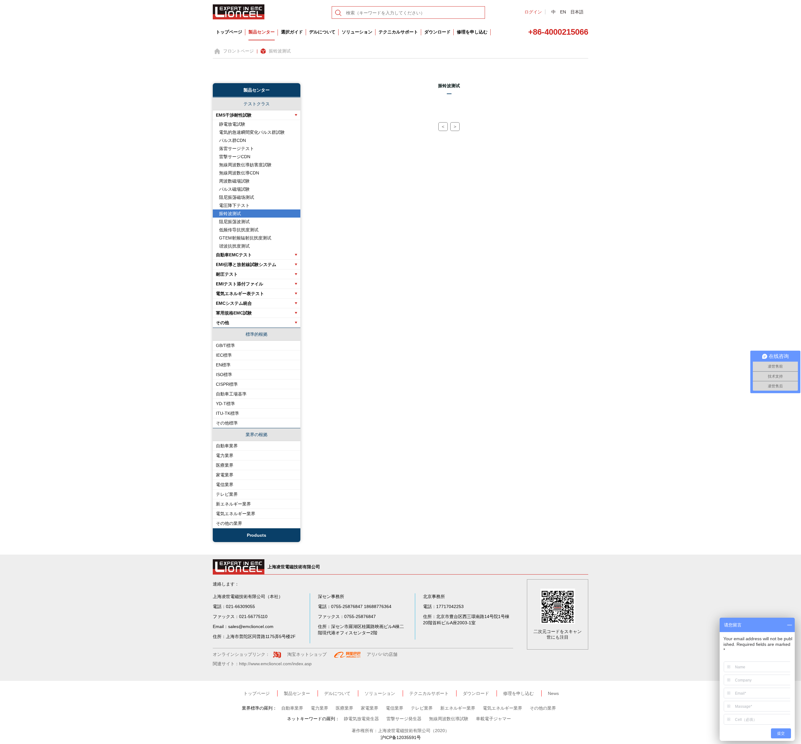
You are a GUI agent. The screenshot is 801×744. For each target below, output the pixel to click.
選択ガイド (292, 31)
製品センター (261, 31)
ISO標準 (224, 374)
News (553, 693)
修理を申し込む (472, 31)
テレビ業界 (227, 494)
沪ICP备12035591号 (400, 737)
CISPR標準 (227, 384)
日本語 (577, 11)
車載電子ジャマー (493, 718)
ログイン (533, 11)
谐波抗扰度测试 (234, 246)
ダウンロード (437, 31)
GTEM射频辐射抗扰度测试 (245, 237)
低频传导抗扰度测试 (238, 229)
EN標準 (223, 364)
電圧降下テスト (234, 205)
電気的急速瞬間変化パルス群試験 (252, 132)
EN (563, 11)
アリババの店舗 (382, 654)
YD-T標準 (225, 403)
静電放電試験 (232, 124)
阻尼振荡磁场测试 (236, 197)
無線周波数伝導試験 (448, 718)
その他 (222, 322)
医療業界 (224, 465)
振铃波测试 (280, 50)
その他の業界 (229, 523)
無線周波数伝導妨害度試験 (245, 164)
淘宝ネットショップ (307, 654)
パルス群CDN (232, 140)
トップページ (229, 31)
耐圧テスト (227, 274)
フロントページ (238, 50)
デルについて (322, 31)
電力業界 (224, 455)
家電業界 (224, 474)
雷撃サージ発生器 (403, 718)
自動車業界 (227, 445)
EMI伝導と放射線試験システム (246, 264)
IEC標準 (224, 355)
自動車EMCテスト (234, 254)
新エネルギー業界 (233, 503)
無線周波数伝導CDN (239, 172)
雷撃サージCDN (234, 156)
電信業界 (224, 484)
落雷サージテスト (236, 148)
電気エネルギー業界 (235, 513)
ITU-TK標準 (227, 413)
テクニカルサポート (398, 31)
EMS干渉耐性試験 (234, 115)
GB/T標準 (225, 345)
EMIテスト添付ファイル (239, 283)
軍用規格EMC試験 (234, 312)
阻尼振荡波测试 (234, 221)
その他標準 (227, 422)
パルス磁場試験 (234, 189)
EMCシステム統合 (234, 303)
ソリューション (357, 31)
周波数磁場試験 (234, 180)
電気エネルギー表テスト (240, 293)
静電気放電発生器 (361, 718)
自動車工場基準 (231, 393)
